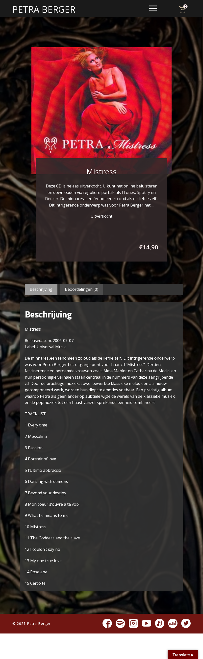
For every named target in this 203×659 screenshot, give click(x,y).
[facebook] (107, 623)
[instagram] (133, 623)
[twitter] (186, 623)
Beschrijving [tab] (41, 289)
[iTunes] (159, 623)
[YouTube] (146, 623)
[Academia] (173, 623)
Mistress (101, 171)
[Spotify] (120, 623)
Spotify (143, 192)
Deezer (51, 198)
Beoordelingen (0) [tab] (81, 289)
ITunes (128, 192)
